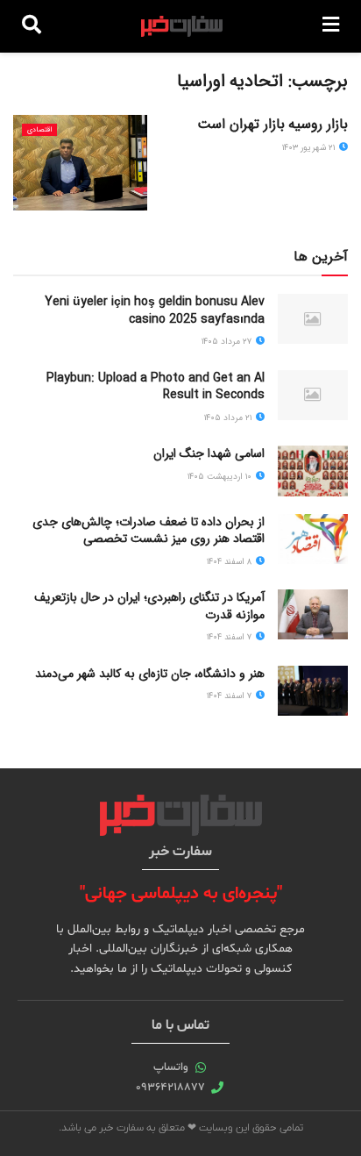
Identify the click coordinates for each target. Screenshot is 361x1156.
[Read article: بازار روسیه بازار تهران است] (80, 163)
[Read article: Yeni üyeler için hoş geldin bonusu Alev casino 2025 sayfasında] (313, 319)
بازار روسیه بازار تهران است (272, 124)
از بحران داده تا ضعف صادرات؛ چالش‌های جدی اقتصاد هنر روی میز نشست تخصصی (148, 530)
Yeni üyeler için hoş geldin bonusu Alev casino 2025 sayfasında (155, 310)
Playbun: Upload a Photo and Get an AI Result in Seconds (155, 386)
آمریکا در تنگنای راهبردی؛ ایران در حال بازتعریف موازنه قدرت (149, 606)
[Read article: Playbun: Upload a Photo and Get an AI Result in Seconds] (313, 395)
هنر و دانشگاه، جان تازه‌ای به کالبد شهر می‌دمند (150, 673)
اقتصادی (39, 130)
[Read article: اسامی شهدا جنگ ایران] (313, 471)
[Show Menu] (330, 26)
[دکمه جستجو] (31, 26)
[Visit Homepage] (182, 26)
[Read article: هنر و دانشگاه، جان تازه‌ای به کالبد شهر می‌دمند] (313, 691)
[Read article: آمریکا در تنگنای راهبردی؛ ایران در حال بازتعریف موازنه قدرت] (313, 614)
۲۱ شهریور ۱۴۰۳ (309, 147)
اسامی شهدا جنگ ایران (209, 453)
